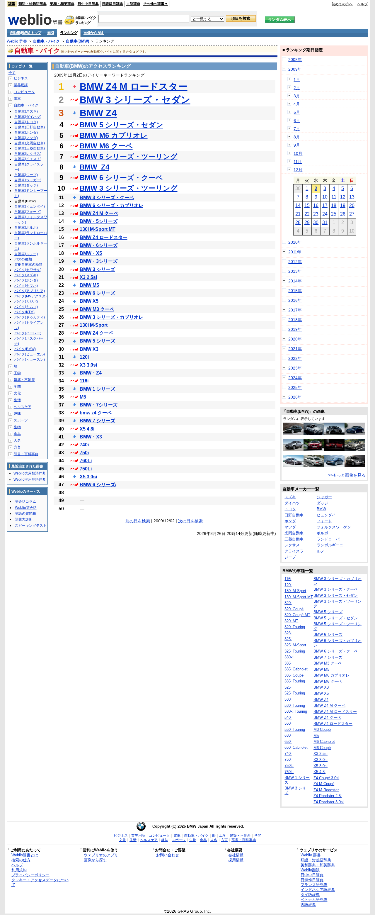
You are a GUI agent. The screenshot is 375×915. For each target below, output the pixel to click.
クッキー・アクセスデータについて (40, 882)
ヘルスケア (22, 407)
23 (315, 213)
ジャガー (324, 497)
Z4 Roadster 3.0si (328, 802)
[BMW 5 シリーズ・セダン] (355, 433)
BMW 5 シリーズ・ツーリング (129, 156)
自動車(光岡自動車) (29, 143)
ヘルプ (362, 4)
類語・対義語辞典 (32, 4)
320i (288, 603)
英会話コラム (25, 501)
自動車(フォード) (27, 212)
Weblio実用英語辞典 (29, 479)
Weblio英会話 (26, 508)
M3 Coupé (322, 729)
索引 (50, 32)
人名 (17, 440)
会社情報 (235, 855)
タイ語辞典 (310, 894)
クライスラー (295, 551)
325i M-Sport (295, 645)
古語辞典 (133, 4)
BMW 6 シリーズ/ (98, 484)
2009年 (295, 69)
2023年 (295, 368)
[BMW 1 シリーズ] (293, 433)
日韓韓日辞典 (112, 4)
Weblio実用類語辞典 (29, 473)
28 (298, 222)
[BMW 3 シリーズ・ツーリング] (355, 465)
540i (288, 717)
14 (298, 205)
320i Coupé (294, 609)
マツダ (290, 527)
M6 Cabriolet (324, 741)
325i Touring (294, 651)
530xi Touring (295, 711)
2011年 (294, 252)
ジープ (290, 557)
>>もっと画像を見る (347, 475)
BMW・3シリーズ (98, 261)
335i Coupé (294, 675)
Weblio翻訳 (310, 870)
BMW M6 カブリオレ (114, 135)
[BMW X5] (293, 449)
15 (307, 205)
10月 (298, 153)
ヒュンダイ (326, 515)
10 (325, 196)
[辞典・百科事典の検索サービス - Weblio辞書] (35, 23)
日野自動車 (294, 515)
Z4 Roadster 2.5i (327, 796)
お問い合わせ (167, 855)
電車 (17, 98)
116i (84, 380)
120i (84, 357)
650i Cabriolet (296, 747)
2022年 (295, 358)
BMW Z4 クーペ (96, 333)
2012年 (295, 261)
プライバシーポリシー (30, 875)
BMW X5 (89, 301)
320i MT (291, 621)
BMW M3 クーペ (97, 309)
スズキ (290, 497)
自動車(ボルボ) (26, 228)
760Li (86, 460)
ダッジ (322, 503)
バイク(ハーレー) (27, 333)
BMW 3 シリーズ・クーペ (107, 197)
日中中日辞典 (88, 4)
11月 (298, 161)
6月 (297, 120)
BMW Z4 (98, 113)
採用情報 (235, 860)
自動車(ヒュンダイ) (29, 206)
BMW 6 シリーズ (97, 293)
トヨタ (290, 509)
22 (307, 213)
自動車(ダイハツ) (27, 117)
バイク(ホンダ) (26, 280)
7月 (297, 128)
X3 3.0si (88, 364)
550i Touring (294, 729)
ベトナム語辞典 (314, 899)
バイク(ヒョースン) (29, 359)
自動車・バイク (46, 41)
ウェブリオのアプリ (101, 855)
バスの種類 (23, 259)
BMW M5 (89, 285)
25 (333, 213)
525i (288, 687)
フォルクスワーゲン (334, 527)
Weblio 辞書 (17, 41)
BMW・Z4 (91, 372)
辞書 (11, 4)
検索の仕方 (20, 860)
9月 (297, 145)
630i (288, 735)
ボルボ (322, 533)
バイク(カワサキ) (27, 270)
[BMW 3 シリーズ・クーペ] (314, 465)
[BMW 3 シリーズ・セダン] (293, 465)
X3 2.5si (88, 277)
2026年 (295, 397)
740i (84, 444)
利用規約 (19, 870)
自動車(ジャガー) (27, 180)
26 (342, 213)
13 (351, 196)
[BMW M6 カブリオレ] (334, 433)
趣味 (17, 413)
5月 (297, 112)
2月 (297, 87)
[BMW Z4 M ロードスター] (314, 449)
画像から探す (93, 32)
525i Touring (294, 693)
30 (315, 222)
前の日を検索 (137, 520)
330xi (289, 657)
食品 (17, 434)
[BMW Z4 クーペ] (314, 433)
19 (342, 205)
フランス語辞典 (314, 884)
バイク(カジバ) (26, 301)
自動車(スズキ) (26, 111)
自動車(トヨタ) (26, 122)
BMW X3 (89, 349)
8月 (297, 137)
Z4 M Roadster (326, 790)
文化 (17, 393)
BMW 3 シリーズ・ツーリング (129, 188)
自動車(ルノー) (26, 254)
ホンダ (290, 521)
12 (342, 196)
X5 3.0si (88, 476)
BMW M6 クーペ (106, 146)
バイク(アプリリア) (29, 291)
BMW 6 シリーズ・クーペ (121, 178)
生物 (17, 427)
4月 (297, 104)
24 (325, 213)
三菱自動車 (294, 539)
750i (84, 452)
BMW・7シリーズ (98, 404)
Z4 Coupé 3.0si (326, 778)
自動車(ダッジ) (26, 185)
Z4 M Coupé (323, 784)
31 (325, 222)
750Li (86, 468)
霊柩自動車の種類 (28, 264)
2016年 (295, 300)
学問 (17, 386)
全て (12, 72)
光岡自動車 (294, 533)
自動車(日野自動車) (29, 127)
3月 (297, 96)
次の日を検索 (190, 520)
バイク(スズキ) (26, 275)
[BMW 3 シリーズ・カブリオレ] (355, 449)
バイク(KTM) (24, 312)
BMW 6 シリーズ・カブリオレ (111, 205)
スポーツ (21, 420)
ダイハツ (292, 503)
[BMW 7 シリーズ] (334, 465)
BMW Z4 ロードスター (103, 237)
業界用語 (21, 85)
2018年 (295, 319)
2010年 (295, 242)
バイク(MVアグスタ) (30, 296)
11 (333, 196)
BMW (321, 509)
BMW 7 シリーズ (97, 420)
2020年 (295, 339)
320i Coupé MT (297, 615)
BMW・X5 (91, 253)
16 (315, 205)
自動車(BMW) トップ (25, 32)
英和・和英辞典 (62, 4)
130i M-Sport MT (97, 229)
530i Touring (294, 705)
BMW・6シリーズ (98, 245)
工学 (17, 373)
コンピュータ (24, 92)
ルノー (322, 551)
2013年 (295, 271)
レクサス (292, 545)
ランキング (68, 32)
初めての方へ (342, 4)
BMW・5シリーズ (98, 221)
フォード (324, 521)
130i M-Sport (94, 325)
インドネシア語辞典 (318, 889)
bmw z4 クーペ (96, 412)
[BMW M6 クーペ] (334, 449)
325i (288, 639)
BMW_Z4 (94, 167)
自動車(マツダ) (26, 138)
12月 (298, 169)
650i (288, 741)
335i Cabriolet (296, 669)
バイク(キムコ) (26, 307)
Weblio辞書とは (24, 855)
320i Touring (294, 627)
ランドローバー (330, 539)
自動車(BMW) (77, 41)
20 (351, 205)
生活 (17, 400)
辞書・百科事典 (26, 454)
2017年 (295, 310)
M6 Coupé (322, 747)
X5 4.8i (87, 428)
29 (307, 222)
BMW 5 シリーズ (97, 340)
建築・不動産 (24, 380)
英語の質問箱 (25, 513)
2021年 (295, 348)
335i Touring (294, 681)
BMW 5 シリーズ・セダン (121, 125)
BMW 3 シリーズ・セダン (135, 99)
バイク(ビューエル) (29, 354)
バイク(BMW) (25, 349)
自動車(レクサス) (27, 154)
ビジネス (21, 78)
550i (288, 723)
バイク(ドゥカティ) (29, 317)
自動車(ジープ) (26, 175)
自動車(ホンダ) (26, 133)
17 (325, 205)
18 (333, 205)
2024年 (295, 377)
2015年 (295, 290)
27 (351, 213)
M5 (83, 396)
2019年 (295, 329)
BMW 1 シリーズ (97, 389)
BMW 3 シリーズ (97, 269)
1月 (297, 79)
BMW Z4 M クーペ (99, 213)
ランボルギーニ (330, 545)
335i (288, 663)
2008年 (295, 59)
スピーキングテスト (31, 525)
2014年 (295, 281)
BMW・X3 (91, 436)
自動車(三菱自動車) (29, 148)
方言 (17, 447)
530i (288, 699)
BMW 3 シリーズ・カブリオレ (111, 317)
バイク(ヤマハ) (26, 286)
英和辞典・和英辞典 (318, 865)
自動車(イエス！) (27, 159)
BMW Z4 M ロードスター (134, 86)
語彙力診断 (24, 519)
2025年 (295, 387)
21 (298, 213)
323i (288, 633)
